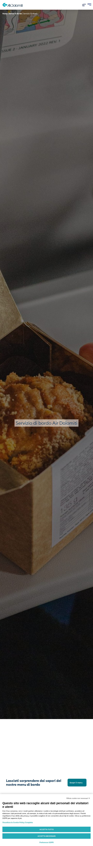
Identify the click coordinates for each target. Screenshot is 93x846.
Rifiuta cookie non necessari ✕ (78, 798)
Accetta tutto (46, 829)
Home (5, 13)
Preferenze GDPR (46, 842)
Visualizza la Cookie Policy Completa (17, 822)
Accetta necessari (47, 836)
